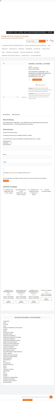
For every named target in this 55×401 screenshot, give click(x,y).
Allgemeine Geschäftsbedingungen (12, 45)
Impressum (29, 48)
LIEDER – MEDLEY (7, 353)
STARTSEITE (10, 32)
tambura (36, 97)
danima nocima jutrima (40, 93)
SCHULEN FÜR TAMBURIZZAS (10, 377)
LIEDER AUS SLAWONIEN (9, 335)
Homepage (21, 48)
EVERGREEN (6, 371)
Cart (49, 45)
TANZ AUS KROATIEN (8, 364)
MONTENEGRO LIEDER (8, 350)
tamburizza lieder (32, 98)
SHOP (25, 32)
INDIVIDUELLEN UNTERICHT (10, 380)
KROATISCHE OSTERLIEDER (10, 342)
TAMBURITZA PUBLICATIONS (15, 36)
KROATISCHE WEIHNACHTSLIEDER (11, 340)
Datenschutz (13, 48)
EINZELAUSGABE (7, 382)
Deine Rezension (7, 144)
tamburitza (40, 97)
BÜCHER (50, 32)
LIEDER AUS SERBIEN (8, 347)
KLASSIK (5, 329)
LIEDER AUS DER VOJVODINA (10, 355)
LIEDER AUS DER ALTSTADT (10, 348)
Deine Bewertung (7, 141)
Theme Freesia (43, 397)
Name (4, 154)
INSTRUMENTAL (7, 359)
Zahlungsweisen (36, 55)
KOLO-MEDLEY (6, 363)
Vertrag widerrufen (26, 52)
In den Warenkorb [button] (8, 302)
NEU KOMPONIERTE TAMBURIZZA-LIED (41, 89)
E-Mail (5, 162)
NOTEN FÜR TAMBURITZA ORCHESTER (37, 32)
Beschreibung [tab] (6, 114)
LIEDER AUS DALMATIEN (9, 339)
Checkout (5, 48)
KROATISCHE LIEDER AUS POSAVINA (12, 337)
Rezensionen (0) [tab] (16, 114)
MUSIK (15, 32)
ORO (4, 372)
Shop (3, 52)
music (49, 93)
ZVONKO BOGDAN (7, 358)
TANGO (5, 367)
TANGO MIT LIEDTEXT (8, 369)
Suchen (42, 41)
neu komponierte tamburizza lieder (39, 95)
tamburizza (46, 97)
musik (30, 95)
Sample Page (46, 48)
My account (37, 48)
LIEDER (46, 88)
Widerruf (37, 52)
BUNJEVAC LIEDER (7, 334)
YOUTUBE (20, 32)
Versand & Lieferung (12, 52)
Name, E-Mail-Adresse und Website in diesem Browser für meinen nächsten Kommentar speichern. (25, 178)
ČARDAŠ (5, 374)
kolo (46, 93)
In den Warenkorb (37, 79)
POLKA (5, 366)
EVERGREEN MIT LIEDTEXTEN (10, 345)
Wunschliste (26, 55)
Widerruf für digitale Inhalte (11, 55)
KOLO (4, 361)
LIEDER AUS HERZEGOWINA (10, 356)
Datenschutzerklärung (13, 172)
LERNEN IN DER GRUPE (9, 379)
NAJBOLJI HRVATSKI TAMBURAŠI (11, 343)
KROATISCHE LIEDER (39, 88)
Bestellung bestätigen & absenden (35, 45)
